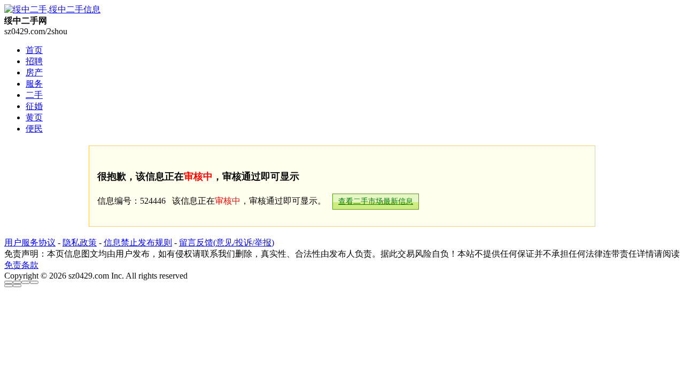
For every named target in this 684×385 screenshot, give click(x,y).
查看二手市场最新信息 (375, 201)
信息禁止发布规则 (138, 242)
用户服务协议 (30, 242)
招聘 (34, 61)
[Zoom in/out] (34, 282)
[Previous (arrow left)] (8, 285)
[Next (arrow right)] (17, 285)
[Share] (17, 282)
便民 (34, 128)
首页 (34, 50)
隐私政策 (80, 242)
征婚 (34, 106)
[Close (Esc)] (8, 282)
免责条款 (21, 265)
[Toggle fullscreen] (25, 282)
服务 (34, 83)
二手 (34, 94)
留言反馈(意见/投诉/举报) (226, 242)
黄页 (34, 117)
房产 (34, 72)
